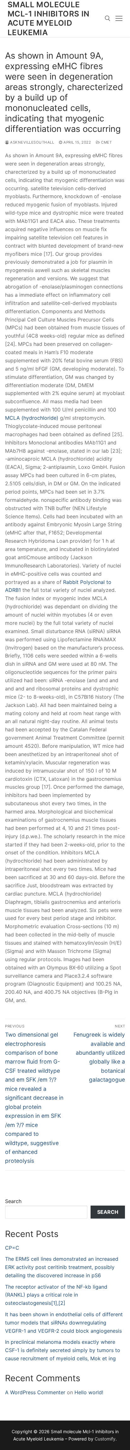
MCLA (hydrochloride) (31, 418)
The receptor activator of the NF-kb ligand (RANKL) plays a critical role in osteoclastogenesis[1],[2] (56, 1295)
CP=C (12, 1248)
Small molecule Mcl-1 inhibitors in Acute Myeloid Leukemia (49, 18)
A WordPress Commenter (35, 1392)
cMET (106, 142)
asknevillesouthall (31, 142)
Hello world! (88, 1392)
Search (13, 1201)
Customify (105, 1438)
